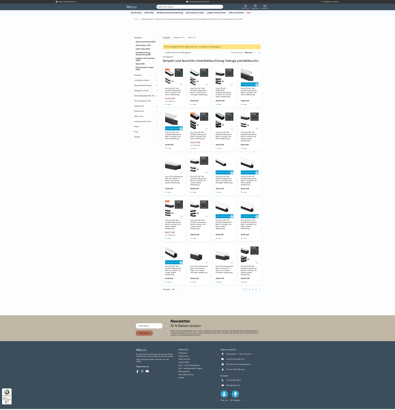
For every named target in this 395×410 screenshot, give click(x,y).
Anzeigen (166, 289)
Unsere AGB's (183, 362)
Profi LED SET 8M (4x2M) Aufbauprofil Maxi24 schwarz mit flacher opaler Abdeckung (249, 270)
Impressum (182, 353)
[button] (250, 53)
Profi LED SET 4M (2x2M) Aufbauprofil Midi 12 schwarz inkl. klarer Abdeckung (173, 135)
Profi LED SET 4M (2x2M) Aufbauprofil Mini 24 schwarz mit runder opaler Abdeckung (198, 181)
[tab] (166, 37)
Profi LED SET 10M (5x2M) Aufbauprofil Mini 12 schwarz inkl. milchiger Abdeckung (198, 91)
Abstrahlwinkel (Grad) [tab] (143, 85)
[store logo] (132, 6)
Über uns (224, 400)
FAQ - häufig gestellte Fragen (190, 368)
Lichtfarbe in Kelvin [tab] (141, 80)
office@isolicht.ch (233, 385)
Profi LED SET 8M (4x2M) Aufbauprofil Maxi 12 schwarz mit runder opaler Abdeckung (173, 270)
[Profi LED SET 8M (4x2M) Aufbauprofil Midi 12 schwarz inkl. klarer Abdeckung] (224, 121)
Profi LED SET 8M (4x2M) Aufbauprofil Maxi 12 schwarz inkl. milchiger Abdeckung (224, 180)
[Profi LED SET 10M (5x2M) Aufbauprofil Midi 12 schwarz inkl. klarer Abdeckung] (250, 77)
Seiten (192, 37)
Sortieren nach (237, 53)
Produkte (166, 37)
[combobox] (189, 7)
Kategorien (179, 37)
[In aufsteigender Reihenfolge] (259, 52)
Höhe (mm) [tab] (138, 116)
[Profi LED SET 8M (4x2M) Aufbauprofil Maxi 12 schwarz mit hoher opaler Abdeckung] (224, 209)
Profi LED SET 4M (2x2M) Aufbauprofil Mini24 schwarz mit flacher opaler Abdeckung (249, 136)
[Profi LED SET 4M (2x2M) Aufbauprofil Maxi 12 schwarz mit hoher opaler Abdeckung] (250, 165)
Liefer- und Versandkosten (189, 365)
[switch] (7, 402)
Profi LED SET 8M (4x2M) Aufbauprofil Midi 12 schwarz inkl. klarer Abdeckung (224, 135)
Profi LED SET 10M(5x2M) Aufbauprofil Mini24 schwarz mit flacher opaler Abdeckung (223, 92)
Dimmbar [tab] (138, 75)
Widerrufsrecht (184, 359)
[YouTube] (147, 371)
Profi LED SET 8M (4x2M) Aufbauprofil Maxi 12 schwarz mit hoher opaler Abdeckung (224, 224)
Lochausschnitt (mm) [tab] (142, 121)
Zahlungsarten (184, 371)
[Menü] (10, 389)
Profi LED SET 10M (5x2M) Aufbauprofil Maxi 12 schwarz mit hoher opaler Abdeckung (249, 224)
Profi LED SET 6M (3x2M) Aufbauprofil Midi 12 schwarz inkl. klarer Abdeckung (198, 135)
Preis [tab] (136, 132)
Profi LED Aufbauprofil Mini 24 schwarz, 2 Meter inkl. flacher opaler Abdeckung (174, 180)
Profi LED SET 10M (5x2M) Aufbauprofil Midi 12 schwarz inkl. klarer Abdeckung (249, 91)
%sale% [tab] (137, 137)
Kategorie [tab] (138, 38)
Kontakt (181, 378)
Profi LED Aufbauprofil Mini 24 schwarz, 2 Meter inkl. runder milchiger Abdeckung (224, 269)
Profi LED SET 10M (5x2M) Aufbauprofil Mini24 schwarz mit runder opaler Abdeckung (198, 224)
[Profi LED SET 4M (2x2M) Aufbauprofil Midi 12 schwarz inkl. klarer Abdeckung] (174, 121)
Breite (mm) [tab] (139, 111)
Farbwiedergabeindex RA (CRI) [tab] (146, 96)
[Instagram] (142, 371)
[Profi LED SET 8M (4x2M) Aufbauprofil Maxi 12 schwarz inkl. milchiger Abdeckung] (224, 165)
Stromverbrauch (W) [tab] (142, 101)
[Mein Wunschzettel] (255, 7)
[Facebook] (137, 371)
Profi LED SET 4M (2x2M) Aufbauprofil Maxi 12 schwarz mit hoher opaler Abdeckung (249, 181)
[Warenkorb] (264, 7)
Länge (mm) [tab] (139, 106)
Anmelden (144, 333)
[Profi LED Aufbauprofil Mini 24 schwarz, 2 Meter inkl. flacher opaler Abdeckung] (174, 165)
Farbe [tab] (136, 126)
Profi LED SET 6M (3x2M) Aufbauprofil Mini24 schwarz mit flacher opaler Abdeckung (173, 224)
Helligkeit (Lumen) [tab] (141, 91)
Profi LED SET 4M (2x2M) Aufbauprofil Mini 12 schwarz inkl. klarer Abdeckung (173, 91)
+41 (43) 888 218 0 (233, 380)
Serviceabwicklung (185, 374)
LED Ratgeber (235, 400)
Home (136, 19)
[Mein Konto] (245, 7)
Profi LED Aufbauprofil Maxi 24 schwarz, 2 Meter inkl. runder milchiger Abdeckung (199, 269)
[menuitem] (136, 12)
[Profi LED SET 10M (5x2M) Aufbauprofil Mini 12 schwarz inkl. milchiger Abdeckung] (199, 77)
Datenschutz (183, 356)
